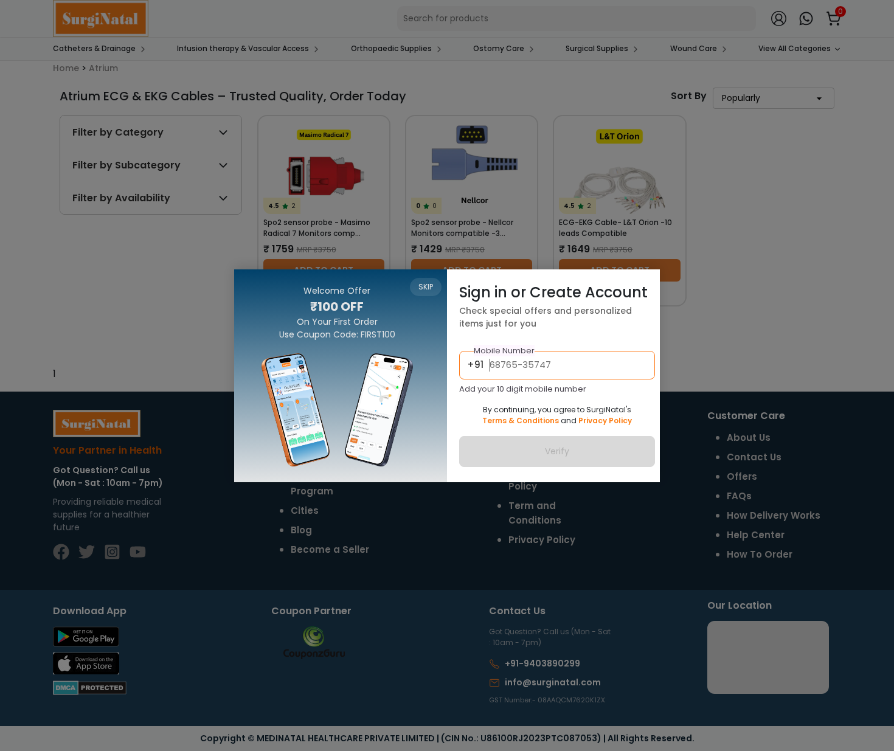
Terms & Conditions (520, 420)
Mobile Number (504, 350)
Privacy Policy (605, 420)
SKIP (425, 287)
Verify (557, 451)
